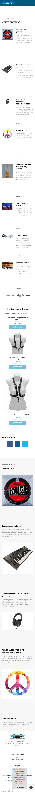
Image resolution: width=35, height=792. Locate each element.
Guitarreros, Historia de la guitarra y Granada (23, 167)
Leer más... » (19, 58)
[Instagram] (17, 444)
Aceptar (20, 787)
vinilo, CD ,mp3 (21, 235)
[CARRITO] (26, 3)
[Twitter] (25, 444)
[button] (32, 3)
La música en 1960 (23, 130)
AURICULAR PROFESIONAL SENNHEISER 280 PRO (24, 102)
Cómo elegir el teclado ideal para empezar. (24, 66)
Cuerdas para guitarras (21, 31)
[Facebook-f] (10, 444)
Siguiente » (24, 295)
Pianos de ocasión (22, 263)
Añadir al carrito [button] (17, 327)
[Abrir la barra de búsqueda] (23, 3)
